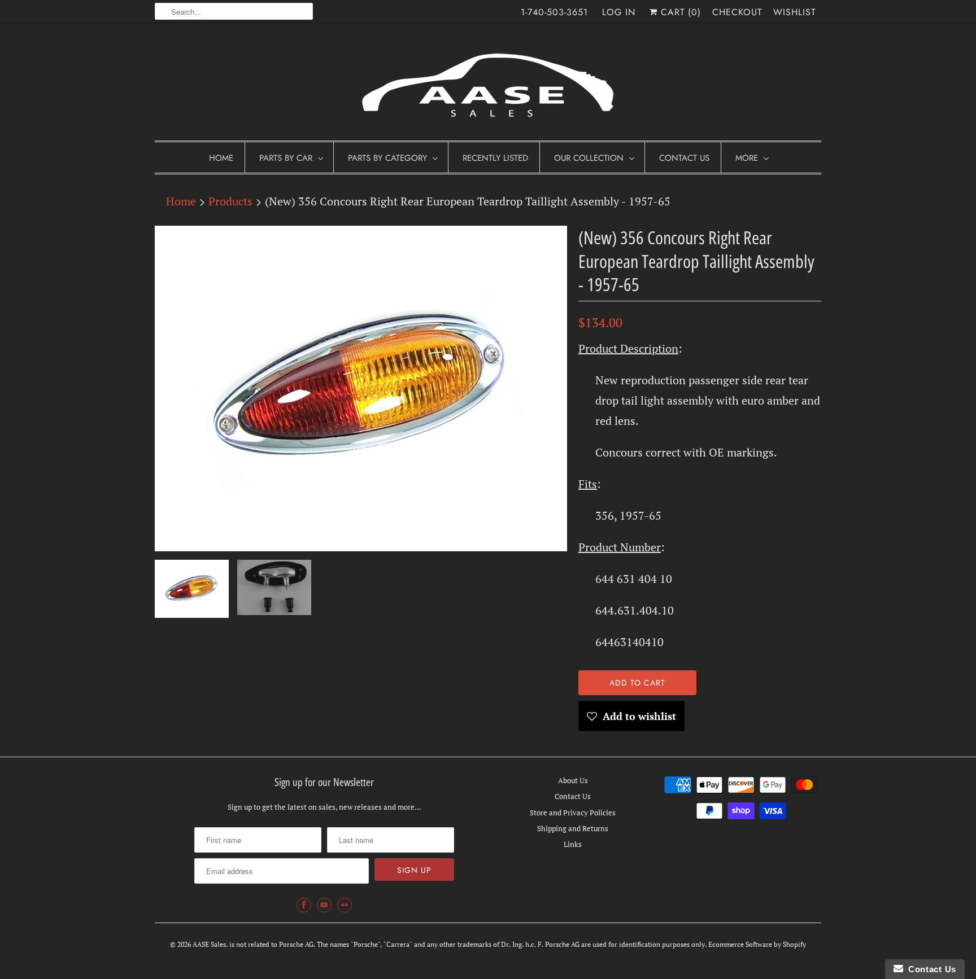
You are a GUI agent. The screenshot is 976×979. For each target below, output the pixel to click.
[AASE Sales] (488, 84)
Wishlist (794, 12)
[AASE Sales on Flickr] (344, 905)
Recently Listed (495, 158)
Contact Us (684, 158)
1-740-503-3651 (554, 12)
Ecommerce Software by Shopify (757, 944)
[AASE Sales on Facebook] (304, 905)
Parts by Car (285, 158)
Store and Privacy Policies (573, 812)
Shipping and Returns (572, 828)
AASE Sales (209, 944)
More (746, 158)
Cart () (679, 12)
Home (221, 158)
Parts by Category (387, 158)
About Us (573, 780)
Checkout (737, 12)
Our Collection (589, 158)
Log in (618, 12)
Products (230, 201)
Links (573, 844)
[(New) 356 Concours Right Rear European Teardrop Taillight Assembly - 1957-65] (361, 388)
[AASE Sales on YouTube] (324, 905)
